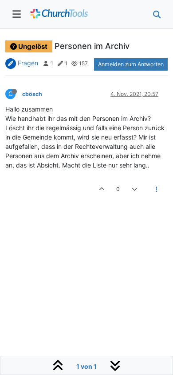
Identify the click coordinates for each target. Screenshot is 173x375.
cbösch (32, 94)
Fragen (28, 63)
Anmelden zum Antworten (131, 64)
